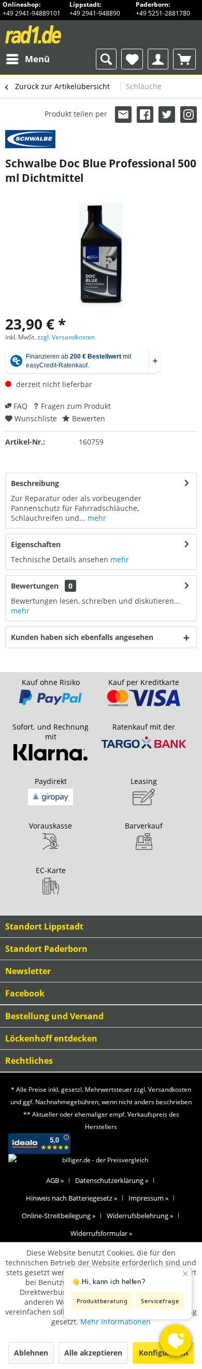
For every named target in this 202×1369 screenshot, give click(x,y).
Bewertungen (35, 586)
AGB (55, 1180)
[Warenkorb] (184, 59)
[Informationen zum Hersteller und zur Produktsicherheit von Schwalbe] (30, 139)
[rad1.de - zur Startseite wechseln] (52, 34)
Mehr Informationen (115, 1322)
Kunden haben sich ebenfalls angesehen (82, 637)
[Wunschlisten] (132, 59)
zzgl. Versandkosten (66, 337)
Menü (37, 59)
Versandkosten (169, 1089)
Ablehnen (31, 1353)
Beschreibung (35, 483)
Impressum (148, 1198)
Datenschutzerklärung (111, 1180)
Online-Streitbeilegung (58, 1215)
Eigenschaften (36, 544)
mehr (95, 518)
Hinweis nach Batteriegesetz (71, 1198)
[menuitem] (27, 59)
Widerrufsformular (101, 1233)
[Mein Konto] (158, 59)
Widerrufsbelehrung (140, 1215)
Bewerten (87, 418)
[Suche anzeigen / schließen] (106, 59)
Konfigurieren (163, 1353)
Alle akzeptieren (93, 1353)
